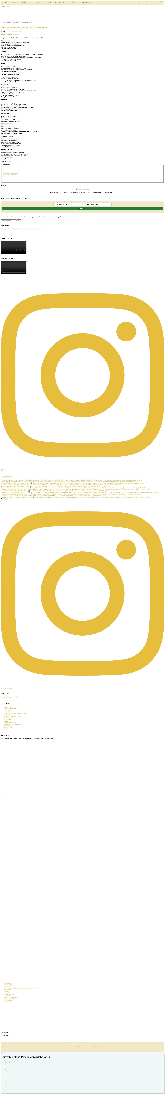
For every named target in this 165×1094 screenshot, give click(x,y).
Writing (6, 729)
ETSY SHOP (74, 2)
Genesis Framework (87, 1046)
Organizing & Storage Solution (12, 716)
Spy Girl (6, 992)
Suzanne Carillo (5, 6)
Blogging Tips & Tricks (10, 708)
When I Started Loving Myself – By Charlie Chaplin (24, 27)
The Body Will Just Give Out (14, 175)
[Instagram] (139, 1)
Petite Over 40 (8, 986)
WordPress (94, 1046)
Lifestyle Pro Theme (77, 1046)
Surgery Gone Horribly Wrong (12, 724)
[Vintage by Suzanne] (21, 229)
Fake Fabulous (8, 1002)
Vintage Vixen (8, 996)
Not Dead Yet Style (9, 985)
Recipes (6, 721)
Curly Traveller (8, 1000)
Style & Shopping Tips (10, 722)
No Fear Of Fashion (9, 999)
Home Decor (7, 711)
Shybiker (6, 991)
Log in (98, 1046)
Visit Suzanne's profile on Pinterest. (10, 697)
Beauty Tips (7, 707)
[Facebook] (147, 1)
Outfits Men (7, 719)
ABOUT (14, 2)
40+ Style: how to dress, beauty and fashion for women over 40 (21, 988)
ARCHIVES (4, 1036)
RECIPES (48, 2)
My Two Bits (7, 715)
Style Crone (7, 989)
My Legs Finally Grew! (6, 175)
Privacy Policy (25, 2)
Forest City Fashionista (10, 997)
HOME (6, 2)
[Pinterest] (154, 1)
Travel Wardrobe (8, 725)
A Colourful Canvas (9, 994)
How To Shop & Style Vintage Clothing (15, 713)
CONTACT (37, 2)
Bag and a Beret (8, 983)
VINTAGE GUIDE (60, 2)
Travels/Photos (8, 727)
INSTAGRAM (86, 2)
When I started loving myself (10, 34)
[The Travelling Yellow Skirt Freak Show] (1, 795)
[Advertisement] (15, 770)
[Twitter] (161, 1)
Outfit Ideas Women (9, 718)
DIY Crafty (7, 710)
